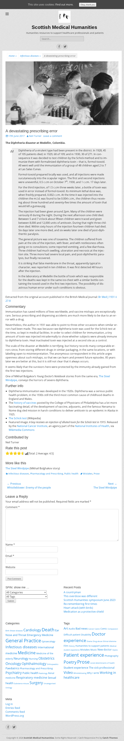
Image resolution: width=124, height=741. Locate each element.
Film (66, 645)
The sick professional (101, 667)
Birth (7, 631)
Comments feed (15, 712)
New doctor (105, 649)
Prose (97, 473)
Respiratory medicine (31, 677)
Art (66, 628)
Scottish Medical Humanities (64, 27)
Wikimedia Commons (22, 430)
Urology (8, 688)
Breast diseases (16, 631)
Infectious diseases (30, 55)
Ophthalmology (34, 663)
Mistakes (88, 473)
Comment (12, 507)
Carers (97, 629)
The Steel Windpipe (17, 468)
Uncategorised (50, 683)
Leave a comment (52, 135)
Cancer (91, 629)
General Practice (23, 640)
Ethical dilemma (109, 641)
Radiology (43, 673)
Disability (86, 634)
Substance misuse (21, 683)
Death (48, 629)
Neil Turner (35, 135)
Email (9, 556)
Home (13, 55)
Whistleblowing (79, 673)
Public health (71, 473)
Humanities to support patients (92, 645)
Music (93, 649)
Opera (115, 650)
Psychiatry (13, 672)
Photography (111, 655)
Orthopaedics (52, 664)
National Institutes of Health (92, 426)
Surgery (36, 682)
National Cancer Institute (32, 426)
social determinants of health (102, 663)
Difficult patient (72, 634)
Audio (72, 628)
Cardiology (32, 629)
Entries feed (12, 708)
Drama (89, 641)
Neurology (21, 658)
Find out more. (64, 4)
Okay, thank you (88, 4)
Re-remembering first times (80, 604)
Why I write (93, 672)
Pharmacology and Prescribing (46, 473)
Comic (103, 628)
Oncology (13, 663)
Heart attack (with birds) (78, 608)
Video (68, 672)
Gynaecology (48, 641)
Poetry (70, 662)
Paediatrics (12, 668)
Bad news (82, 628)
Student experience (76, 667)
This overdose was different (80, 596)
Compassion (113, 629)
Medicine (27, 653)
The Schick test (18, 418)
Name (10, 544)
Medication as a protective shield (84, 611)
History (72, 646)
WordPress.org (14, 715)
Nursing (33, 658)
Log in (9, 704)
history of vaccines (25, 403)
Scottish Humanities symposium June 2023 (89, 600)
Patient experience (84, 655)
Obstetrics (46, 658)
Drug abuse (97, 641)
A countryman (72, 592)
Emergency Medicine (40, 635)
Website (10, 567)
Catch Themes (110, 737)
